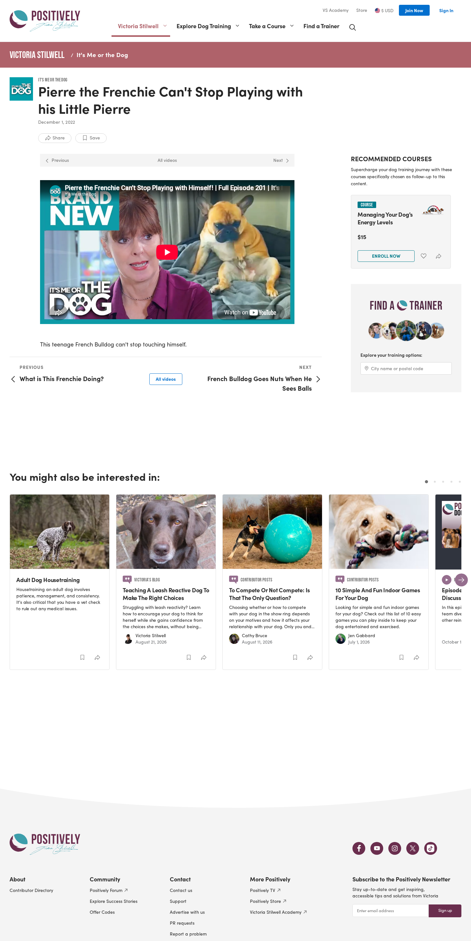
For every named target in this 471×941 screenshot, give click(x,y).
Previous (60, 160)
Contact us (181, 890)
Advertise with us (187, 912)
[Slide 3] (443, 481)
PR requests (182, 923)
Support (178, 901)
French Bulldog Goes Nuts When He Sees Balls (259, 383)
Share (59, 138)
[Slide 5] (459, 481)
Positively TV (262, 890)
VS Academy (336, 10)
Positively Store (265, 901)
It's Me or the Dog (102, 54)
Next (278, 160)
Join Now (414, 10)
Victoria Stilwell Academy (276, 912)
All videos (167, 160)
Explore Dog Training (204, 26)
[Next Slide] (461, 579)
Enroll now (386, 256)
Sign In (446, 10)
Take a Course (267, 26)
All (166, 379)
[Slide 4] (451, 481)
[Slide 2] (434, 481)
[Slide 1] (426, 481)
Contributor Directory (31, 890)
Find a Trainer (321, 26)
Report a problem (188, 934)
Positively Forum (106, 890)
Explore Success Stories (113, 901)
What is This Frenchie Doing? (62, 378)
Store (361, 10)
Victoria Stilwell (138, 26)
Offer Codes (102, 912)
